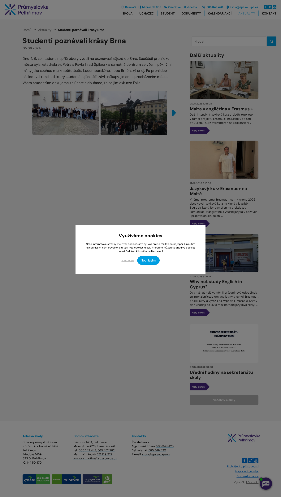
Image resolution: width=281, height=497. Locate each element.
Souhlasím (148, 260)
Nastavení (128, 260)
